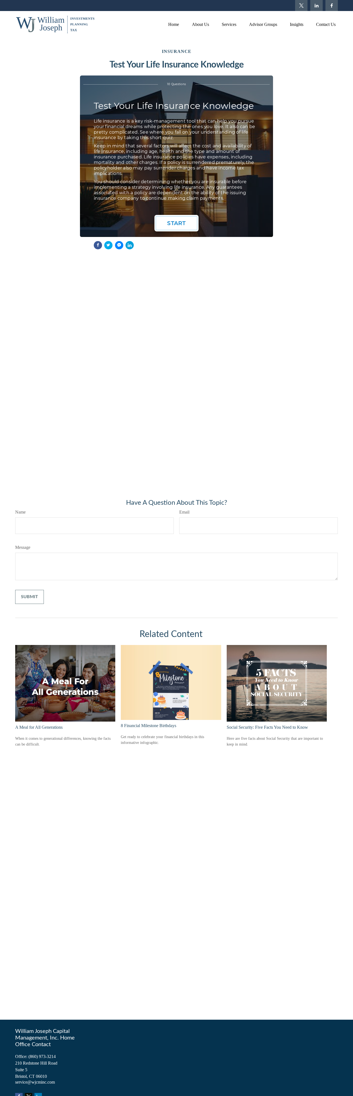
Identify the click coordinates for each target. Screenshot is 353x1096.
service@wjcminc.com (35, 1082)
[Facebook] (331, 5)
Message (22, 547)
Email (184, 512)
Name (20, 512)
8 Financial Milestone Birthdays (148, 725)
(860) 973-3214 (42, 1056)
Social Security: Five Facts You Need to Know (267, 727)
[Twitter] (301, 5)
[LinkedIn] (316, 5)
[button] (173, 24)
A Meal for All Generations (39, 727)
